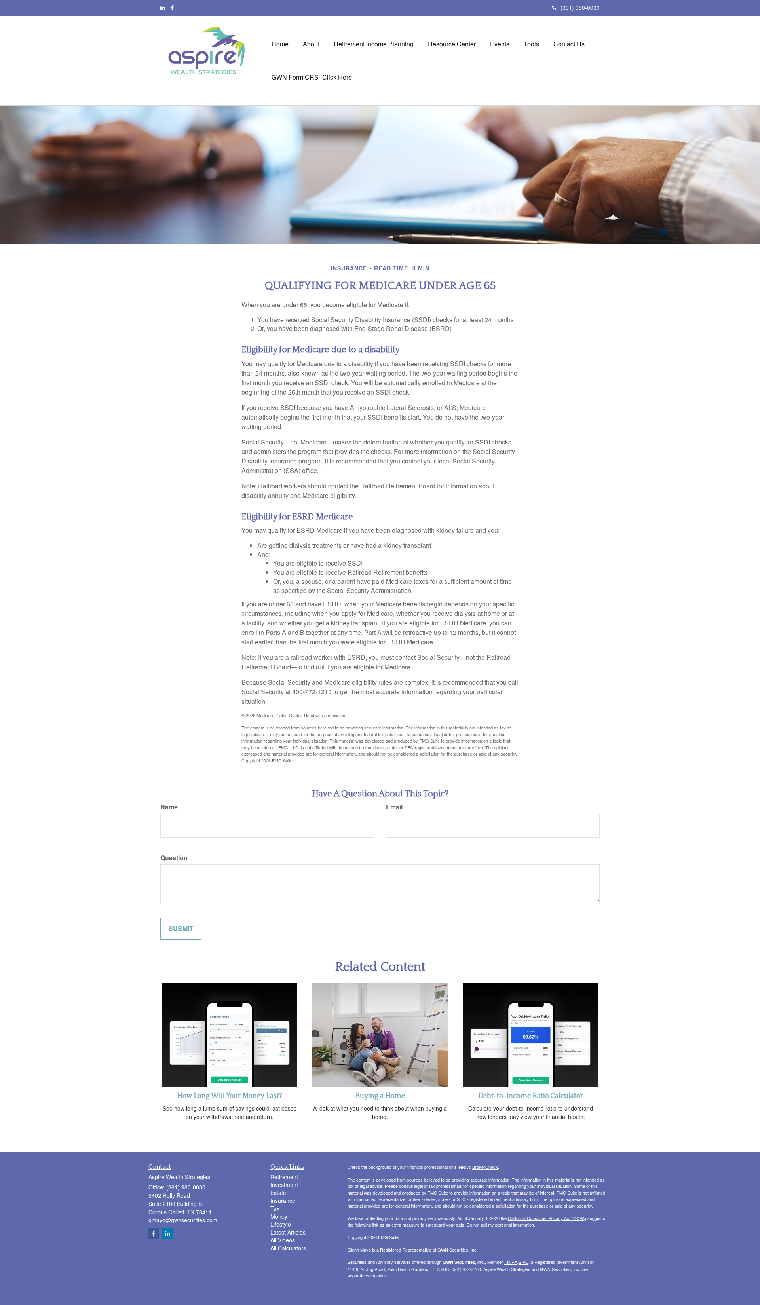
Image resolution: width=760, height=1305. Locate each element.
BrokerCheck (485, 1167)
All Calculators (288, 1248)
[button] (311, 44)
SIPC (523, 1262)
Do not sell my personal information (500, 1224)
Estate (278, 1193)
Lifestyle (280, 1224)
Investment (284, 1185)
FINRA (510, 1262)
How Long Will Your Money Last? (229, 1096)
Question (174, 857)
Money (278, 1216)
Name (169, 807)
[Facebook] (172, 7)
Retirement (284, 1177)
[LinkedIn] (162, 7)
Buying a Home (380, 1096)
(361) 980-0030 (580, 7)
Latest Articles (288, 1232)
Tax (274, 1208)
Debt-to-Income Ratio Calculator (530, 1096)
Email (394, 807)
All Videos (282, 1240)
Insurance (282, 1200)
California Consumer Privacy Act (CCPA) (547, 1218)
